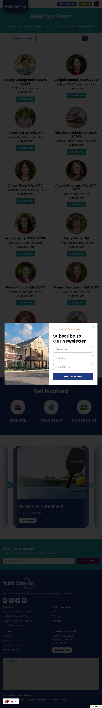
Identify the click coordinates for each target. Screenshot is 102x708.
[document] (51, 354)
